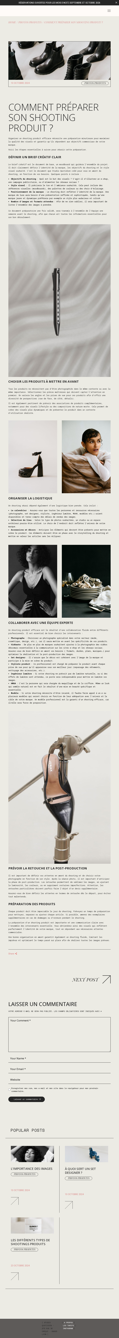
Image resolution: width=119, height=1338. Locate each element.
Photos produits (30, 22)
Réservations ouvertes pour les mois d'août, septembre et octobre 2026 (59, 2)
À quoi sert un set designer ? (80, 1171)
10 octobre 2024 (20, 83)
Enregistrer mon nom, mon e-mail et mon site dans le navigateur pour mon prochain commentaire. (54, 1089)
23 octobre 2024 (20, 1265)
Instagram (68, 1328)
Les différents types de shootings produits (30, 1242)
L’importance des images (32, 1169)
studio (82, 520)
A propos (68, 1322)
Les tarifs (68, 1325)
